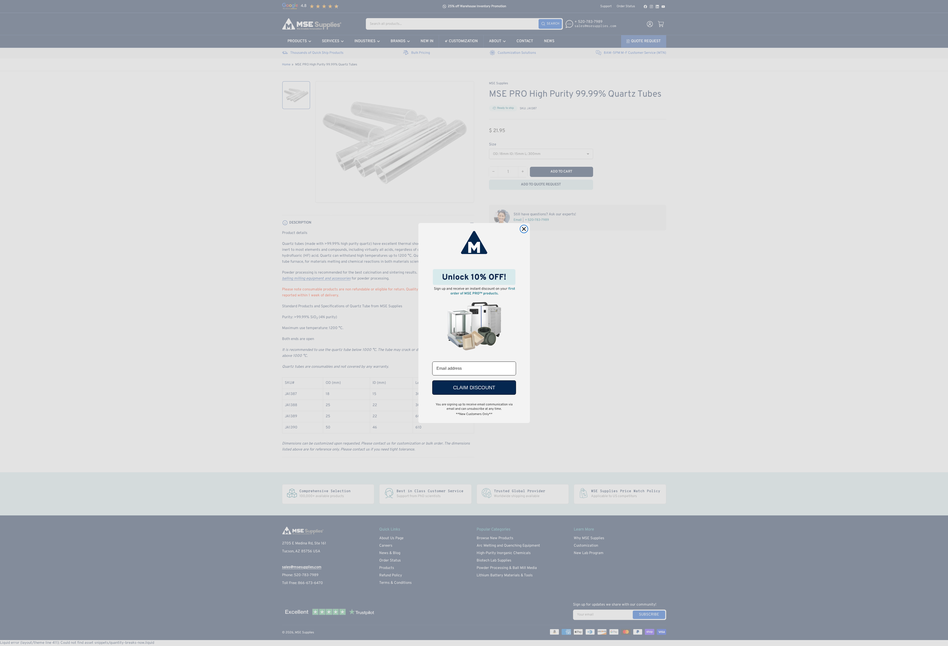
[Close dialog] (524, 229)
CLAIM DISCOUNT (474, 387)
